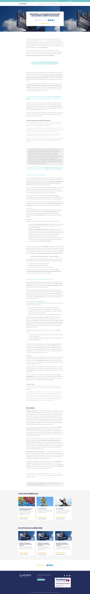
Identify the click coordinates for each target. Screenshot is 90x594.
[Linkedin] (69, 1)
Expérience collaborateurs (45, 23)
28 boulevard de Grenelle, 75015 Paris (44, 575)
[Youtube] (71, 1)
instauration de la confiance (43, 40)
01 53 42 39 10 (39, 577)
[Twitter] (67, 1)
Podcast (39, 507)
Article (45, 17)
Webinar (21, 507)
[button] (48, 20)
